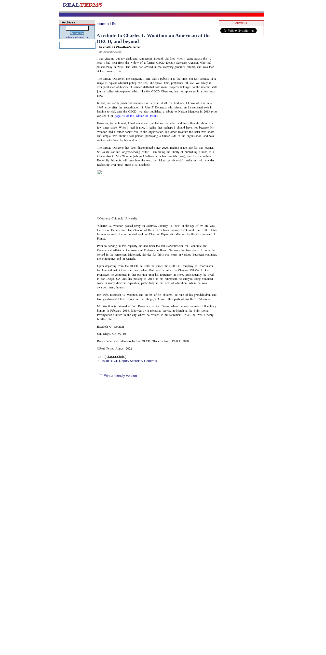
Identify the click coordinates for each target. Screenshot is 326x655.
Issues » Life (106, 24)
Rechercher (77, 33)
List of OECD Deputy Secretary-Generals (129, 361)
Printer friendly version (120, 376)
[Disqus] (157, 441)
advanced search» (77, 37)
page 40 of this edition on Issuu (135, 116)
